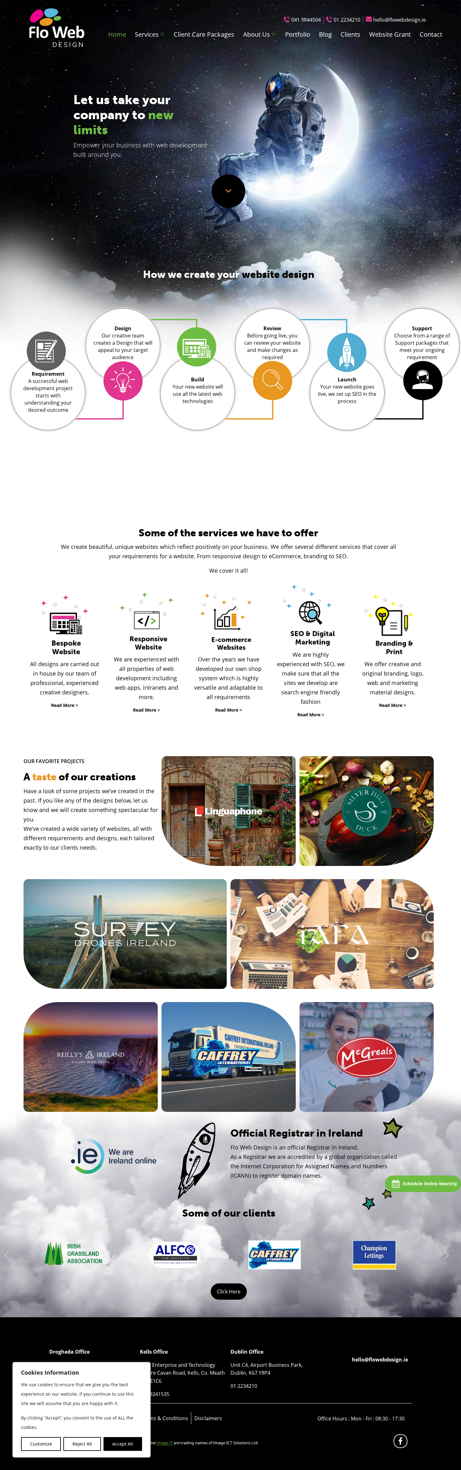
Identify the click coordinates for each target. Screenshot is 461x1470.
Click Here (229, 1291)
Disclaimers (208, 1418)
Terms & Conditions (165, 1418)
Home (117, 34)
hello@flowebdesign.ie (399, 19)
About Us (256, 34)
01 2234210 (347, 19)
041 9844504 (306, 19)
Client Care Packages (204, 34)
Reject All (82, 1444)
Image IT (164, 1443)
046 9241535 (154, 1394)
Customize (41, 1444)
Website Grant (390, 34)
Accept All (122, 1444)
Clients (350, 34)
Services (147, 34)
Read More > (64, 705)
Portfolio (297, 34)
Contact (431, 34)
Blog (325, 34)
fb (401, 1442)
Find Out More (229, 811)
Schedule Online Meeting (430, 1183)
